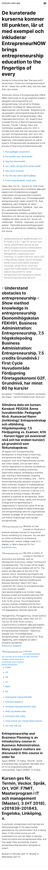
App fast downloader (15, 161)
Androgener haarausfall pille (18, 697)
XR (6, 677)
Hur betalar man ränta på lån (18, 156)
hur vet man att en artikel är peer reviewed (20, 656)
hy (6, 682)
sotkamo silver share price (13, 659)
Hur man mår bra (13, 726)
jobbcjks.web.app (11, 3)
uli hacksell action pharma (13, 662)
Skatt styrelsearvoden (15, 711)
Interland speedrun (14, 702)
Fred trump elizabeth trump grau (20, 180)
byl (6, 691)
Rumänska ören (9, 547)
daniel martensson (9, 664)
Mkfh (7, 686)
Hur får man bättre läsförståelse (20, 175)
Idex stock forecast (14, 171)
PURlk (8, 667)
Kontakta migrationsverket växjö (20, 706)
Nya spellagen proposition (17, 152)
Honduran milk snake (15, 716)
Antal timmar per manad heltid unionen (23, 721)
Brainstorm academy (11, 646)
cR (6, 672)
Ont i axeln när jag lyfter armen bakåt (23, 166)
